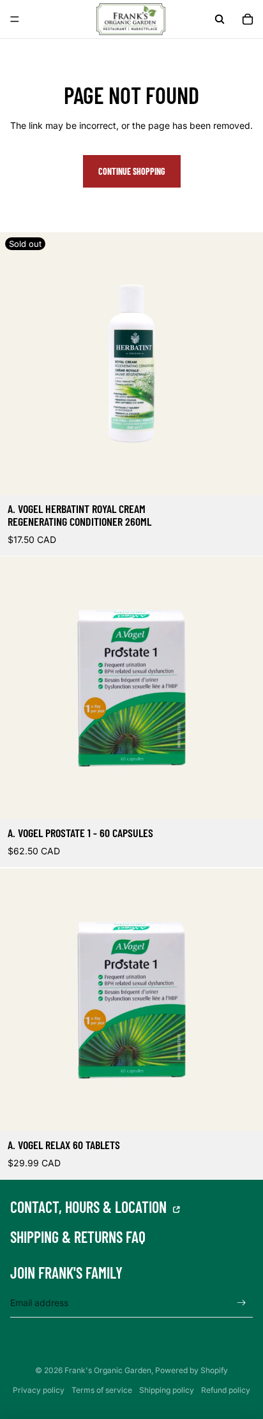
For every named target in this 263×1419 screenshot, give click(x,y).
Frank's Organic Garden (107, 1370)
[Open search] (220, 19)
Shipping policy (166, 1390)
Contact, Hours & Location (90, 1207)
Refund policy (225, 1390)
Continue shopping (131, 171)
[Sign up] (241, 1303)
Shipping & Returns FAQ (78, 1237)
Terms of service (101, 1390)
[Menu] (14, 19)
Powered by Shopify (191, 1370)
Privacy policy (38, 1390)
